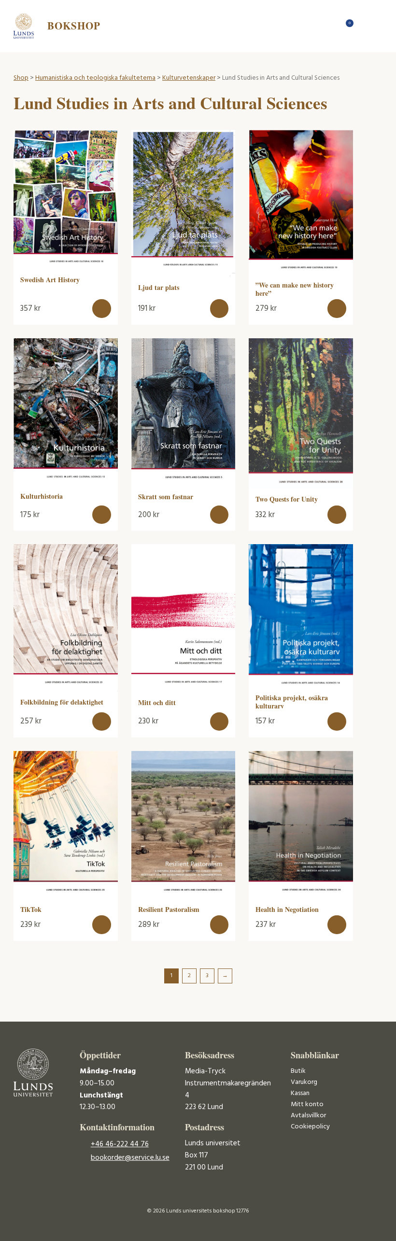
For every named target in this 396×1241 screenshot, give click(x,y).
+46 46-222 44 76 (120, 1144)
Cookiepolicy (310, 1126)
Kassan (300, 1093)
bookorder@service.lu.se (130, 1158)
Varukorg (304, 1082)
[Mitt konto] (363, 25)
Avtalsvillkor (308, 1115)
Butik (298, 1071)
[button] (101, 308)
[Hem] (330, 25)
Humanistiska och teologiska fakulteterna (95, 78)
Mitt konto (307, 1104)
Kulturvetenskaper (188, 78)
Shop (21, 78)
